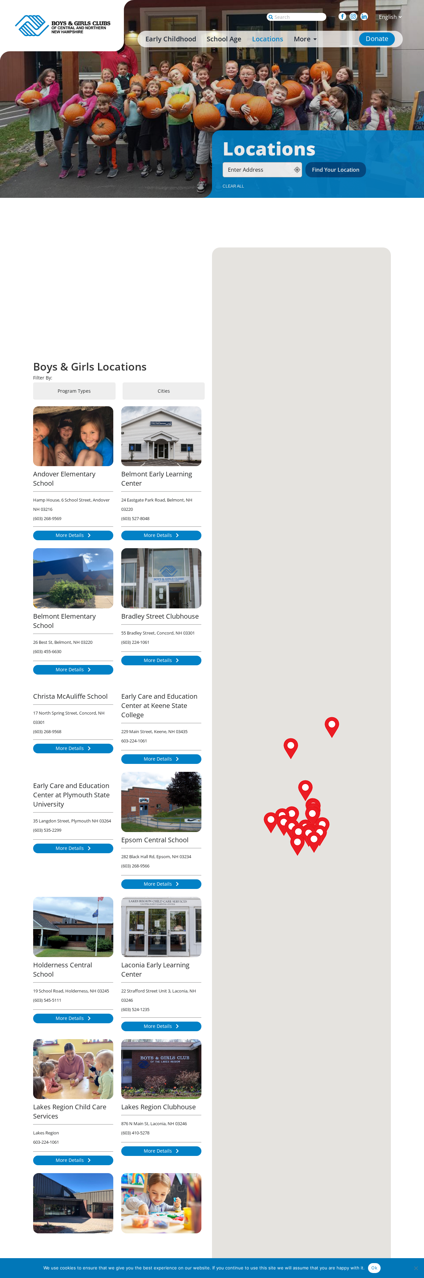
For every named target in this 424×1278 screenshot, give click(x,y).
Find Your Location (335, 169)
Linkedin (367, 16)
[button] (292, 816)
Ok (374, 1267)
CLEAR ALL (233, 186)
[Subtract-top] (63, 17)
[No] (415, 1268)
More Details (70, 535)
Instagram (356, 16)
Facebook (345, 16)
